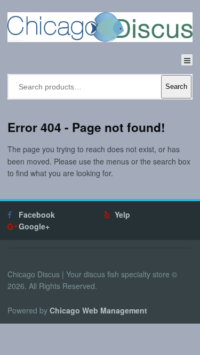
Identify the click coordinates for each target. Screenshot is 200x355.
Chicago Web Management (98, 310)
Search (176, 86)
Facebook (37, 214)
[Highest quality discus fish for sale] (100, 27)
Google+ (34, 226)
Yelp (122, 214)
